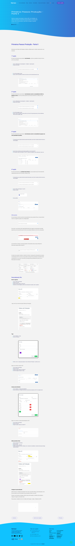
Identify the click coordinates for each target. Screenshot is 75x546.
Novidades (59, 531)
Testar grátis (60, 2)
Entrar (50, 530)
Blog (50, 531)
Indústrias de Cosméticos (59, 536)
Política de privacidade (51, 538)
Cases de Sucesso (59, 533)
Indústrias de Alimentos (52, 536)
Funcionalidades (60, 530)
